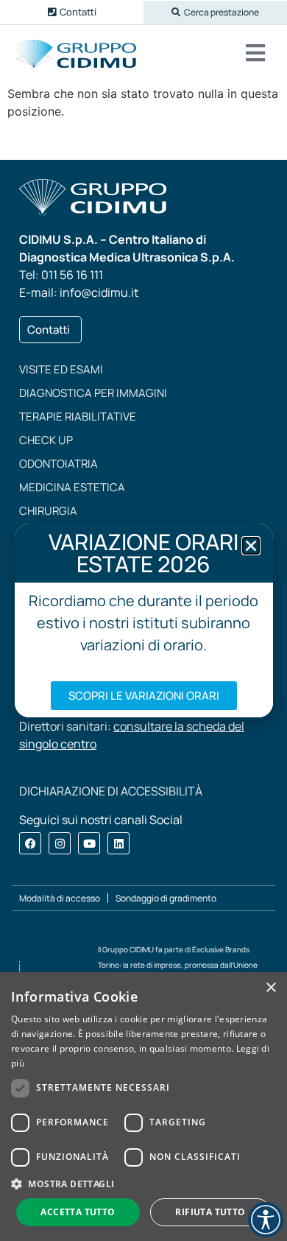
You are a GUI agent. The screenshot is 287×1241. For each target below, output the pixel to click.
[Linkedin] (118, 843)
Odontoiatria (58, 463)
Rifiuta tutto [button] (210, 1212)
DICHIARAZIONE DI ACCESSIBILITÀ (110, 791)
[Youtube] (89, 843)
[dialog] (143, 1106)
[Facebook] (30, 843)
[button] (215, 12)
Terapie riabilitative (77, 416)
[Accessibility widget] (265, 1219)
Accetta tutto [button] (77, 1212)
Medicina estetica (72, 487)
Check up (46, 440)
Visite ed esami (61, 369)
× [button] (270, 988)
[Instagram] (60, 843)
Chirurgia (48, 510)
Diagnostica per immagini (93, 393)
